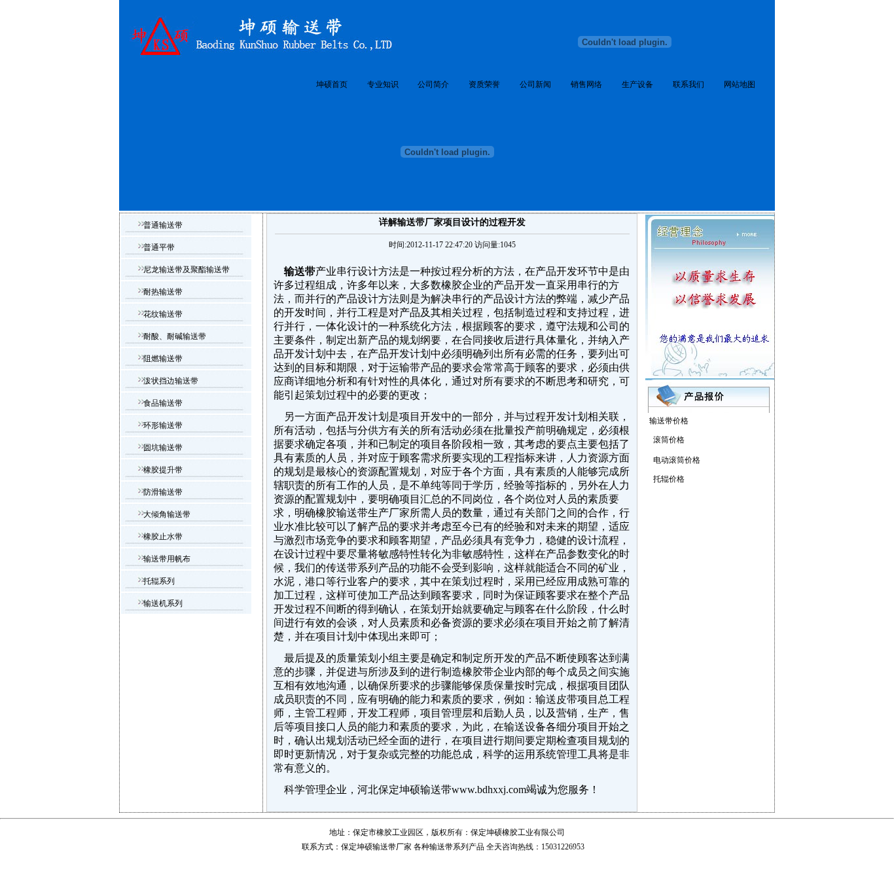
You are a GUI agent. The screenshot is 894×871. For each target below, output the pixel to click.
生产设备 (637, 84)
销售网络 (586, 84)
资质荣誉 (484, 84)
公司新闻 (535, 84)
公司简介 (433, 84)
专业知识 (383, 84)
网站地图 (739, 84)
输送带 (441, 846)
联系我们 (688, 84)
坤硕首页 (332, 84)
